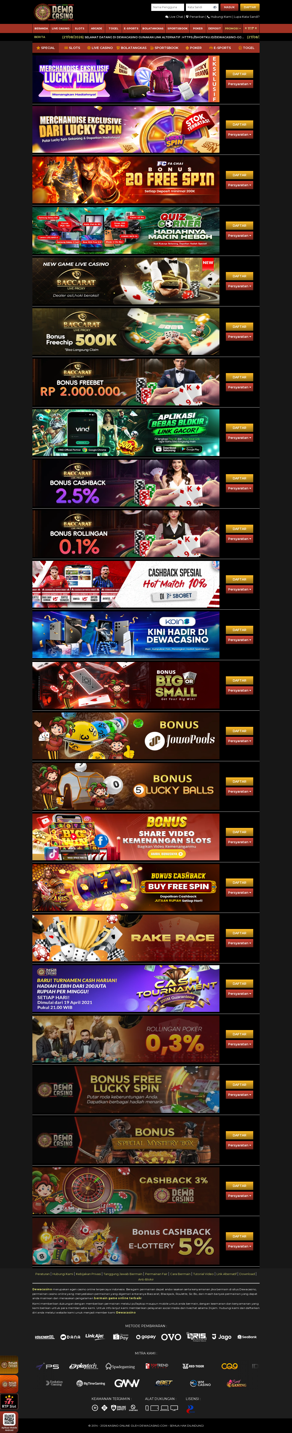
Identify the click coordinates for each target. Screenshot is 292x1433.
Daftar (250, 7)
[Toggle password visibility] (215, 7)
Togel (113, 28)
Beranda (41, 28)
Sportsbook (177, 28)
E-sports (131, 28)
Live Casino (60, 28)
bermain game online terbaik (117, 1298)
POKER (198, 28)
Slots (79, 28)
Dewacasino (42, 1289)
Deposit (214, 28)
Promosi (231, 28)
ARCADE (96, 28)
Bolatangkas (153, 28)
